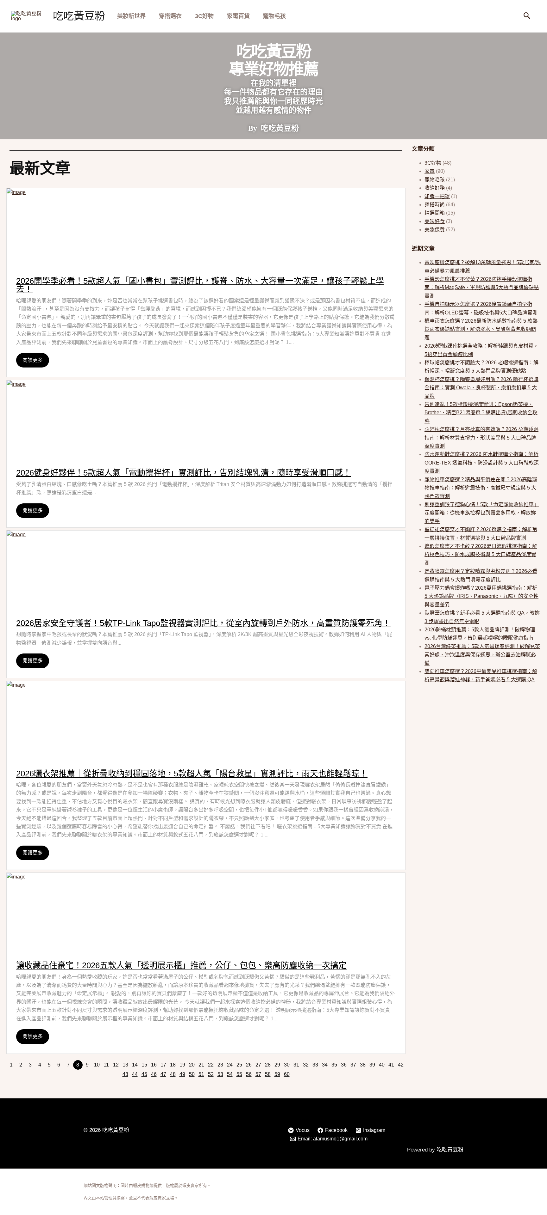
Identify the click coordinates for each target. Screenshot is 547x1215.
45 (144, 1074)
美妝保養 (434, 229)
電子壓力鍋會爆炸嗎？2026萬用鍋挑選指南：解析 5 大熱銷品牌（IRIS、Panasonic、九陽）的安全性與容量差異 (481, 596)
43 (125, 1074)
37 (353, 1064)
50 (192, 1074)
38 (363, 1064)
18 (173, 1064)
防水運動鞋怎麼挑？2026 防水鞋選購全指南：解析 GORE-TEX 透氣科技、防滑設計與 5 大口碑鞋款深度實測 (481, 463)
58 (268, 1074)
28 (268, 1064)
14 (135, 1064)
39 (372, 1064)
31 (296, 1064)
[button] (527, 16)
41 (391, 1064)
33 (315, 1064)
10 (97, 1064)
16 (154, 1064)
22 (211, 1064)
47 (163, 1074)
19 (182, 1064)
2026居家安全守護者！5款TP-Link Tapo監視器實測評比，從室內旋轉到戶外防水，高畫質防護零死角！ (203, 623)
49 (182, 1074)
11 (106, 1064)
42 (401, 1064)
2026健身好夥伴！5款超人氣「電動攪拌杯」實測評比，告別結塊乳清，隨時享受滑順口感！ (183, 472)
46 (154, 1074)
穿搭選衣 (170, 16)
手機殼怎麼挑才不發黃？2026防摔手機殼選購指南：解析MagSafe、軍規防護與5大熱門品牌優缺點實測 (481, 287)
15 (144, 1064)
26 (249, 1064)
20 (192, 1064)
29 (277, 1064)
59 (277, 1074)
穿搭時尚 (434, 204)
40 (382, 1064)
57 (258, 1074)
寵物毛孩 (274, 16)
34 (325, 1064)
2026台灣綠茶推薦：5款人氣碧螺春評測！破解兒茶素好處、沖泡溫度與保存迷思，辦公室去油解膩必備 (482, 655)
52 (211, 1074)
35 (334, 1064)
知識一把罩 (437, 196)
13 (125, 1064)
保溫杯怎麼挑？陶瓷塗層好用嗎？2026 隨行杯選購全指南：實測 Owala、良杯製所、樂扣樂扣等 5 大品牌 (481, 388)
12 (116, 1064)
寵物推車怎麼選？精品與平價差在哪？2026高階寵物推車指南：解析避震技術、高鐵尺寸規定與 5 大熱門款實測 (480, 488)
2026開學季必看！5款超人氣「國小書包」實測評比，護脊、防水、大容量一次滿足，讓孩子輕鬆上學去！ (200, 285)
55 (239, 1074)
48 (173, 1074)
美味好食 (434, 221)
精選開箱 (434, 213)
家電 (429, 171)
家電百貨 (238, 16)
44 (135, 1074)
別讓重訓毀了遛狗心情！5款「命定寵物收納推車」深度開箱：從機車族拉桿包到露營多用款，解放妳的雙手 (481, 513)
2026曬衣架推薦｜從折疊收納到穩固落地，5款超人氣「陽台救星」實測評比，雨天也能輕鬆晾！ (192, 773)
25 (239, 1064)
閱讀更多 (32, 360)
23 (220, 1064)
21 (201, 1064)
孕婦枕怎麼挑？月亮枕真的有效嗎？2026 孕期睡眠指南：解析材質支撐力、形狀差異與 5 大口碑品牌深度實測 (481, 438)
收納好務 (434, 188)
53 (220, 1074)
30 (287, 1064)
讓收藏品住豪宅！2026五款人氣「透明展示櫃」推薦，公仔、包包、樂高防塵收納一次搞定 (181, 965)
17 (163, 1064)
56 (249, 1074)
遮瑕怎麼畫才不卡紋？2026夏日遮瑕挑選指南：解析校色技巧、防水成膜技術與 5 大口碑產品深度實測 (480, 555)
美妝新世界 (131, 16)
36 (344, 1064)
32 (306, 1064)
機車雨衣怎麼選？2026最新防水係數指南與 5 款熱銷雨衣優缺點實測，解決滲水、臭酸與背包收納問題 (481, 329)
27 (258, 1064)
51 (201, 1074)
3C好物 (204, 16)
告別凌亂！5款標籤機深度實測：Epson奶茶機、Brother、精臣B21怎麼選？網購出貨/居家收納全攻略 (481, 413)
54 (230, 1074)
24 (230, 1064)
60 (287, 1074)
